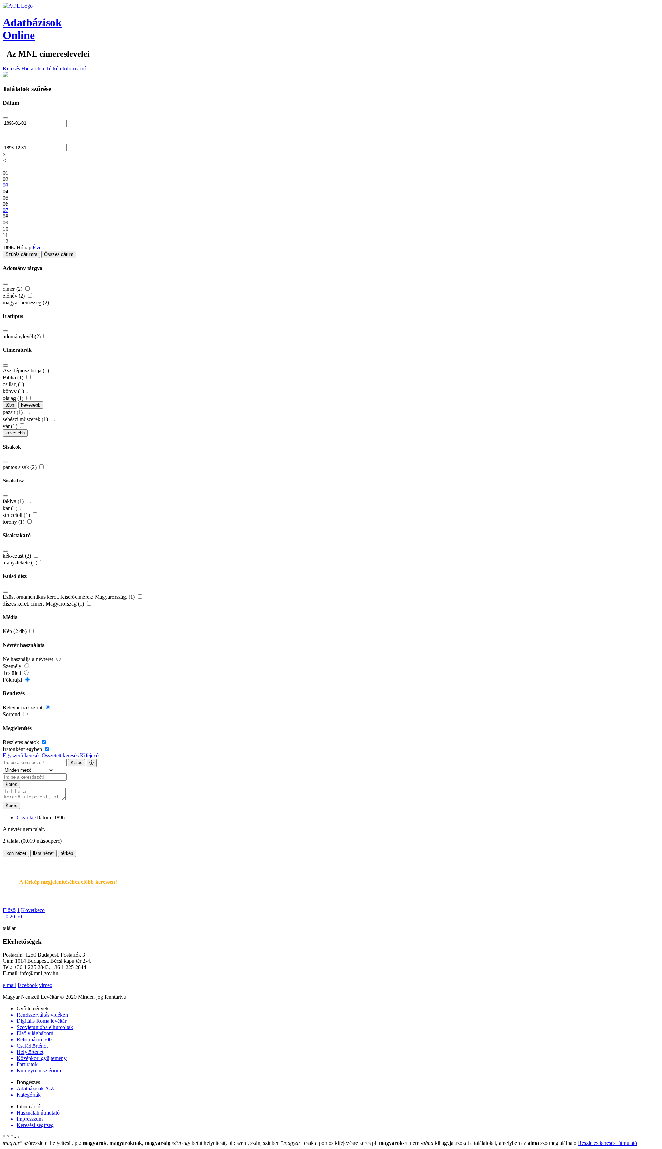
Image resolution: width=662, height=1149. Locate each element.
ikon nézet (16, 853)
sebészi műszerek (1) (26, 419)
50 (19, 916)
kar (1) (11, 508)
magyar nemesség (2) (26, 303)
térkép (67, 853)
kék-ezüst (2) (17, 556)
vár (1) (11, 426)
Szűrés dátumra (21, 254)
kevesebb (30, 405)
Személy (13, 666)
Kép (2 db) (15, 631)
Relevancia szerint (23, 707)
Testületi (12, 673)
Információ (74, 68)
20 (12, 916)
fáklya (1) (14, 501)
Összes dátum (58, 254)
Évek (38, 247)
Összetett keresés (60, 755)
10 (5, 916)
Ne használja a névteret (28, 659)
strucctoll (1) (17, 515)
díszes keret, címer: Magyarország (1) (44, 604)
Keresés (11, 68)
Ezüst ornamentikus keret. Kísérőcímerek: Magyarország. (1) (69, 597)
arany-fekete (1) (21, 563)
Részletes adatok (21, 742)
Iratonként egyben (23, 749)
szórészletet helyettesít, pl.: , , (86, 1143)
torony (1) (14, 522)
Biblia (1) (14, 377)
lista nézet (43, 853)
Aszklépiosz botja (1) (26, 370)
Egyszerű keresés (21, 755)
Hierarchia (32, 68)
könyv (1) (14, 391)
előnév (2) (14, 296)
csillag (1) (14, 384)
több (10, 405)
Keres (76, 762)
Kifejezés (90, 755)
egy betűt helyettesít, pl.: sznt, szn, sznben (226, 1143)
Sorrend (12, 714)
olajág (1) (14, 398)
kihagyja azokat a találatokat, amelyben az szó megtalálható (499, 1143)
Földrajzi (13, 680)
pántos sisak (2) (20, 467)
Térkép (53, 68)
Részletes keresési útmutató (607, 1143)
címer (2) (13, 289)
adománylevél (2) (22, 336)
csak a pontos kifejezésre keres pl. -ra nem (351, 1143)
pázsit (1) (13, 412)
